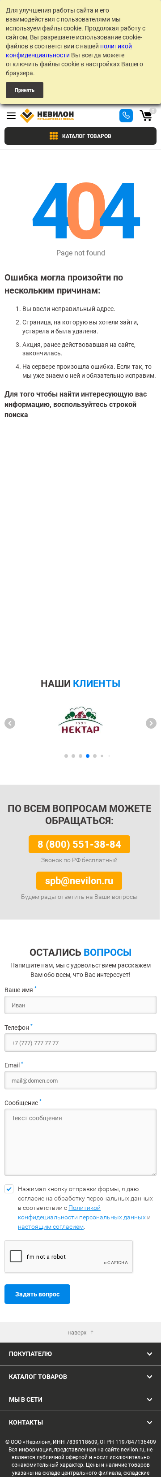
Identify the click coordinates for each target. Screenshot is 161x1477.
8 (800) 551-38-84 (79, 844)
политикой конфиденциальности (69, 50)
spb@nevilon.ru (79, 880)
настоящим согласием (51, 1226)
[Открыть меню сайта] (11, 115)
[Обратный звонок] (126, 115)
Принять (24, 89)
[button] (9, 723)
